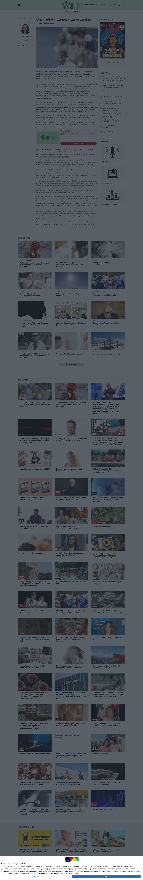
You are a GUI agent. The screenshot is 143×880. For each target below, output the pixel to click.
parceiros (15, 866)
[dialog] (71, 868)
